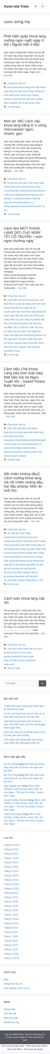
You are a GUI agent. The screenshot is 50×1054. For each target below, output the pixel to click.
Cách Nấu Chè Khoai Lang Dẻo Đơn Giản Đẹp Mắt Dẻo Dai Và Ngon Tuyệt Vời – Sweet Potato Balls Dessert (24, 377)
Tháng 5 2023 (11, 867)
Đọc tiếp (8, 75)
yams (11, 664)
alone (14, 537)
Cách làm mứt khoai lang (20, 300)
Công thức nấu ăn (16, 83)
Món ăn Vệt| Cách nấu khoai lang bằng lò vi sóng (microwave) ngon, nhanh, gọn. (25, 127)
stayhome (14, 206)
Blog (6, 979)
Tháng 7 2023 (11, 858)
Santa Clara (34, 103)
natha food (27, 343)
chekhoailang (22, 440)
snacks (9, 576)
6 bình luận (13, 354)
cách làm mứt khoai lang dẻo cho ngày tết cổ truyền (25, 307)
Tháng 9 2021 (11, 927)
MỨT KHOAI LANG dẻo (25, 339)
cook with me (22, 186)
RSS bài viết (10, 1013)
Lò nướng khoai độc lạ (21, 99)
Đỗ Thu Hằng (10, 764)
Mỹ (29, 568)
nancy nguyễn (14, 343)
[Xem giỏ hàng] (35, 6)
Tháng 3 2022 (11, 906)
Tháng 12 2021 (11, 919)
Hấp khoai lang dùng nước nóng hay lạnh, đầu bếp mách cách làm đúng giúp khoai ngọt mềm (24, 724)
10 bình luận (13, 214)
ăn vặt (24, 541)
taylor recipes (19, 456)
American (22, 537)
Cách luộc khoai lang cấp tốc (24, 600)
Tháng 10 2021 (11, 923)
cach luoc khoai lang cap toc (21, 648)
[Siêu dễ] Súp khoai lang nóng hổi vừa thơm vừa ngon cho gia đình (24, 767)
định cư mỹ (37, 580)
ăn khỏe (16, 541)
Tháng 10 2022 (11, 888)
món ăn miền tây (29, 327)
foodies (15, 553)
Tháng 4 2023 (11, 871)
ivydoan (18, 194)
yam (10, 580)
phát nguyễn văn (12, 786)
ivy (12, 194)
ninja (9, 572)
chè (11, 432)
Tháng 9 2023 (11, 849)
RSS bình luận (11, 1018)
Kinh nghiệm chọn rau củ (16, 988)
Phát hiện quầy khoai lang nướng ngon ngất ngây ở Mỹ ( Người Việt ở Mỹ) (25, 40)
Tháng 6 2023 (11, 862)
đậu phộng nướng (22, 580)
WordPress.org (11, 1022)
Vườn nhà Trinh (16, 6)
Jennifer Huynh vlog (19, 660)
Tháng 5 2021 (11, 945)
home (22, 553)
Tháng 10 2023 (11, 845)
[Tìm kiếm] (42, 683)
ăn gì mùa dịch (14, 183)
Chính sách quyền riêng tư (36, 1046)
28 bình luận (13, 668)
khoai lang (28, 194)
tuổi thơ (29, 576)
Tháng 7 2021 (11, 936)
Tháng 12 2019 (11, 958)
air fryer (11, 533)
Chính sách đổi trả (14, 1049)
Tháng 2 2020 (11, 954)
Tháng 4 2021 (11, 949)
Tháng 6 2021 (11, 940)
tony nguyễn (19, 347)
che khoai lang (20, 432)
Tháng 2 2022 (11, 910)
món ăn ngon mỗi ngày (24, 331)
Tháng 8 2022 (11, 893)
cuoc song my (22, 95)
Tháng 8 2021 (11, 932)
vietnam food (13, 351)
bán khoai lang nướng (18, 87)
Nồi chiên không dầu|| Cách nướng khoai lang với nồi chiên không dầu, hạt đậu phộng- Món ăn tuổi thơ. (24, 482)
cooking (10, 549)
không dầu (25, 564)
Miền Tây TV (14, 327)
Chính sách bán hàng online (12, 1046)
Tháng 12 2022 (11, 884)
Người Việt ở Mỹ (19, 103)
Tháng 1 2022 (11, 914)
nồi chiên (17, 572)
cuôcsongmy (27, 444)
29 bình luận (13, 459)
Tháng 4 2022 (11, 901)
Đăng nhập (9, 1009)
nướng (25, 572)
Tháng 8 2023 (11, 853)
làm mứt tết (30, 323)
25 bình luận (13, 107)
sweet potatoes (28, 206)
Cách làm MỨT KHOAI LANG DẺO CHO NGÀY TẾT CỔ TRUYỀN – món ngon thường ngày (23, 234)
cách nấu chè (14, 428)
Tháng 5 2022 (11, 897)
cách (30, 541)
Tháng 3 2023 (11, 875)
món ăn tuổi (22, 568)
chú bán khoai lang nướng (26, 91)
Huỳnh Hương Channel (15, 800)
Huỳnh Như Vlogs (13, 814)
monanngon (16, 448)
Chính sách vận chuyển (33, 1049)
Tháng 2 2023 (11, 880)
